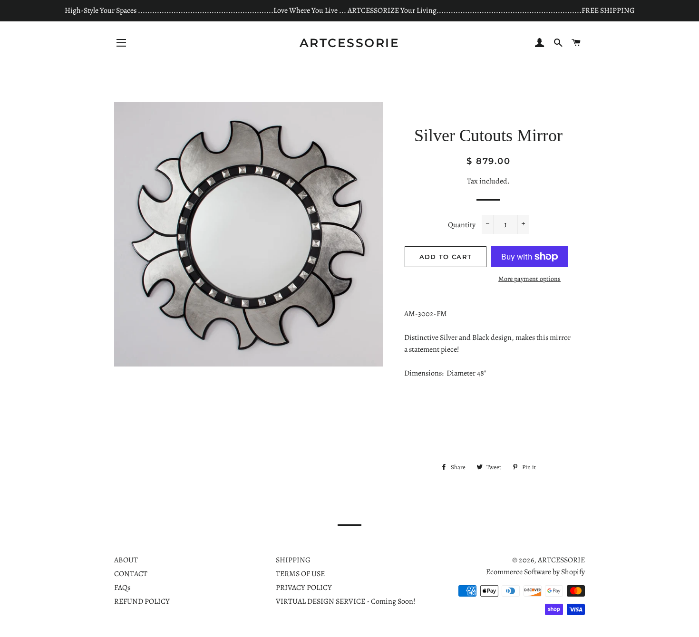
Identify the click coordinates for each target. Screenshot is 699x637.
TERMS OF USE (300, 574)
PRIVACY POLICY (304, 587)
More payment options (529, 278)
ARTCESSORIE (350, 43)
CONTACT (130, 574)
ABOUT (126, 560)
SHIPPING (293, 560)
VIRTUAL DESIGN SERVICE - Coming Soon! (346, 601)
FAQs (122, 587)
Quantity (462, 225)
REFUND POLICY (142, 601)
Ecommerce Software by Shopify (535, 572)
